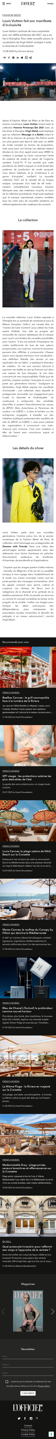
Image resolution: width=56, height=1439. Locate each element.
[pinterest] (13, 58)
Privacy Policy (44, 1386)
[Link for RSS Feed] (37, 1418)
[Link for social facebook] (25, 1419)
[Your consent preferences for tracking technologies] (51, 1434)
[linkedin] (17, 58)
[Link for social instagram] (31, 1419)
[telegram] (31, 58)
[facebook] (9, 58)
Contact (28, 1425)
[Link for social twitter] (19, 1419)
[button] (50, 269)
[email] (4, 58)
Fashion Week (11, 15)
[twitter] (22, 58)
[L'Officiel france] (28, 4)
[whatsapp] (26, 58)
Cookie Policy (28, 1434)
